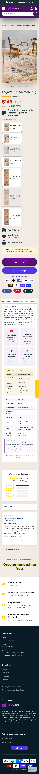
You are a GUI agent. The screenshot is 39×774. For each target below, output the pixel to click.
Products (12, 26)
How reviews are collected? (11, 549)
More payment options (19, 276)
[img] (8, 515)
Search (4, 669)
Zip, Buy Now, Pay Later (11, 687)
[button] (10, 485)
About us (5, 673)
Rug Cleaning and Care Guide (13, 690)
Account (31, 8)
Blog (3, 683)
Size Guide (33, 301)
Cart (35, 8)
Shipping (15, 301)
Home (4, 26)
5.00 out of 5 (25, 478)
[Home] (13, 8)
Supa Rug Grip (22, 433)
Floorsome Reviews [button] (37, 389)
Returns (24, 301)
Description (5, 301)
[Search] (35, 14)
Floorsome (22, 770)
